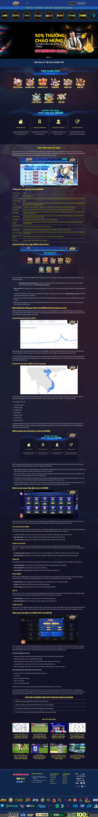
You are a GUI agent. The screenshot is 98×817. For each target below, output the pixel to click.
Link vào (65, 777)
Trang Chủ (29, 7)
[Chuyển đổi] (13, 701)
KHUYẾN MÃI (68, 7)
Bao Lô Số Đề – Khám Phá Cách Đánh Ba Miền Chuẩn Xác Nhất (77, 736)
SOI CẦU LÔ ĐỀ (48, 7)
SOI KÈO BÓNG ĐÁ (58, 7)
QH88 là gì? (53, 776)
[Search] (27, 3)
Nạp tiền (65, 781)
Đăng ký (65, 776)
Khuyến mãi (53, 783)
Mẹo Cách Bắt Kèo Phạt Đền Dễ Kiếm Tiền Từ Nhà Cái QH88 (39, 736)
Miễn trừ (52, 779)
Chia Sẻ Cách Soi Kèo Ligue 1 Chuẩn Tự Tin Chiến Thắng (58, 757)
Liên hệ (52, 781)
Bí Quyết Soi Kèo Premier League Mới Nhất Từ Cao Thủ (58, 736)
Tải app (65, 779)
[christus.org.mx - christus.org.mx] (18, 3)
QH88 (14, 151)
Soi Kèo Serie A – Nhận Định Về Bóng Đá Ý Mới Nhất (39, 757)
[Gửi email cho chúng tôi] (24, 782)
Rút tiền (65, 783)
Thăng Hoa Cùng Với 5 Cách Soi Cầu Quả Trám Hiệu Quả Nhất (21, 736)
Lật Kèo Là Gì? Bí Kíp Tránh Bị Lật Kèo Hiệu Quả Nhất (77, 757)
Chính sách (53, 777)
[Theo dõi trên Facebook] (17, 782)
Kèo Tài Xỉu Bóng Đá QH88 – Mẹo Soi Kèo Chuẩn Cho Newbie (21, 757)
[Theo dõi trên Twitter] (22, 782)
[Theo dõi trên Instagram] (20, 782)
